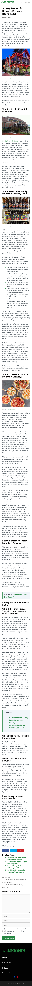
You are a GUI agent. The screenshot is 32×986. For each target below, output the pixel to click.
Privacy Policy (6, 973)
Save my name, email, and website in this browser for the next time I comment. (16, 931)
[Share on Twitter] (13, 850)
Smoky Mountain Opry (18, 983)
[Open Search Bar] (22, 2)
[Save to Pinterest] (20, 850)
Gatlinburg (8, 877)
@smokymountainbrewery (13, 78)
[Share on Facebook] (5, 850)
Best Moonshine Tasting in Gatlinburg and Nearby (18, 720)
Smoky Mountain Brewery (10, 141)
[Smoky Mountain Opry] (7, 2)
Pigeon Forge (6, 962)
